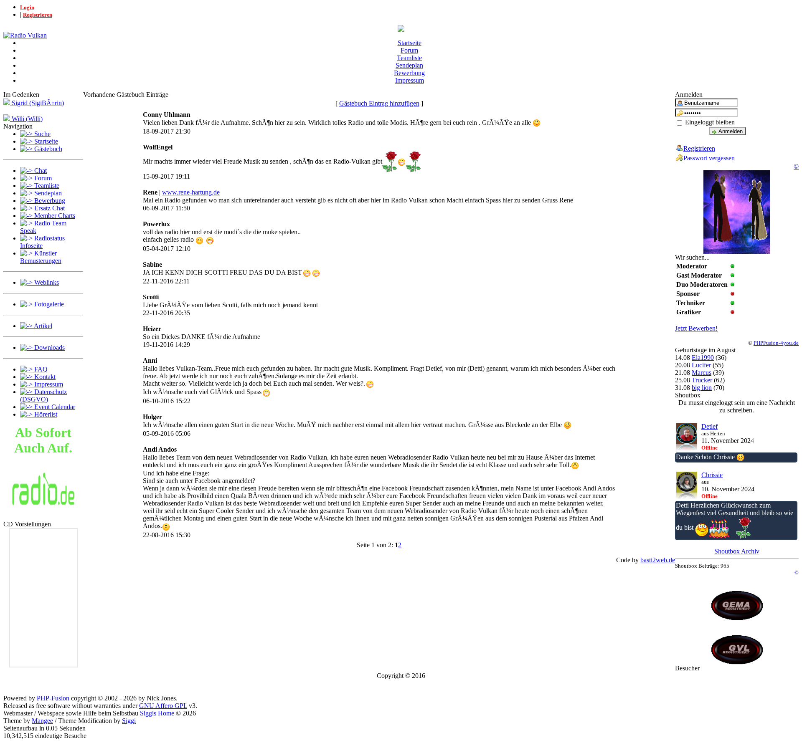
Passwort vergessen (709, 158)
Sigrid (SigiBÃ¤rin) (37, 102)
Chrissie (712, 474)
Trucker (702, 380)
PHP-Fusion (53, 698)
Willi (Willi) (26, 118)
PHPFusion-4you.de (776, 343)
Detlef (709, 426)
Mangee (42, 720)
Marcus (701, 372)
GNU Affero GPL (163, 705)
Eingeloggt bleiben (709, 122)
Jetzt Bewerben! (696, 328)
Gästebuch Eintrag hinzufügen (379, 103)
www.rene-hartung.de (191, 192)
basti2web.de (657, 560)
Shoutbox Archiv (736, 551)
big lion (702, 387)
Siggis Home (157, 713)
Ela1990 (703, 357)
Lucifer (701, 365)
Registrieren (699, 148)
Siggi (129, 720)
